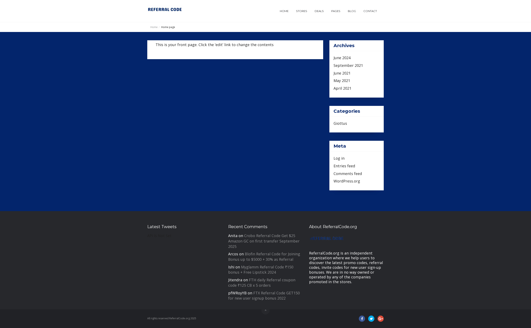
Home (284, 11)
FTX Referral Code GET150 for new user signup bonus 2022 (264, 295)
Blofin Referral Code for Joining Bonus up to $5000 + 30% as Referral (264, 256)
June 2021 (342, 73)
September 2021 (348, 65)
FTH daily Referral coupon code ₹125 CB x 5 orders (261, 282)
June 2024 (342, 57)
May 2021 (342, 80)
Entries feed (344, 165)
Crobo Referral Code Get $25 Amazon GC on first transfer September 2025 (264, 241)
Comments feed (348, 173)
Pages (335, 11)
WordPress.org (347, 181)
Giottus (340, 123)
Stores (301, 11)
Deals (319, 11)
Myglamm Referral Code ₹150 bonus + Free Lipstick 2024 (260, 269)
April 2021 (342, 88)
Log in (339, 158)
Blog (352, 11)
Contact (370, 11)
